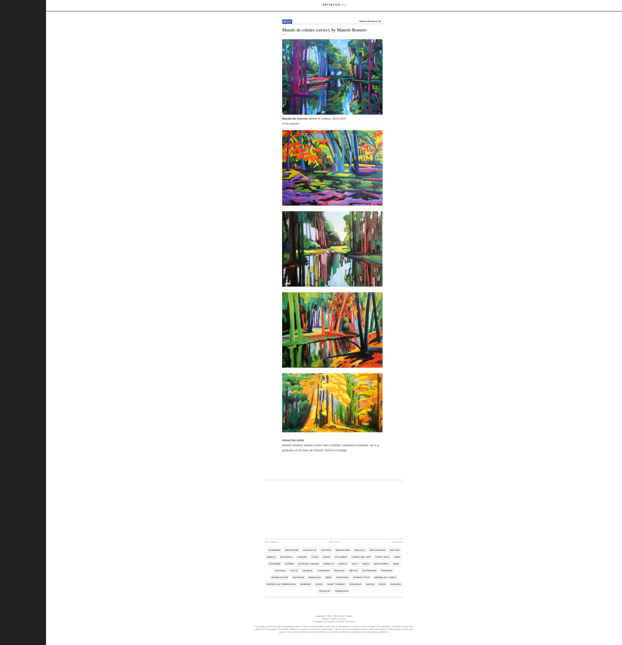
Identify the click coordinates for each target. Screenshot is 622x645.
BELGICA (360, 550)
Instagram (271, 542)
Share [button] (287, 21)
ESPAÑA (289, 564)
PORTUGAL (342, 577)
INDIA (366, 564)
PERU (329, 577)
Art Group (350, 621)
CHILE (314, 557)
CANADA (302, 557)
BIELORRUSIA (378, 550)
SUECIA (370, 584)
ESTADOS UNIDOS (309, 564)
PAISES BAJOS (280, 577)
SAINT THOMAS (336, 584)
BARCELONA (343, 550)
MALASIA (339, 571)
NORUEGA (387, 571)
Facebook (397, 542)
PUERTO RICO (362, 577)
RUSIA (319, 584)
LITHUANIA (323, 571)
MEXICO (353, 571)
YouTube (340, 621)
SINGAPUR (355, 584)
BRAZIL (271, 557)
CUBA (397, 557)
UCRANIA (396, 584)
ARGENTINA (292, 550)
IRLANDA (280, 571)
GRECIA (343, 564)
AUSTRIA (326, 550)
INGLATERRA (381, 564)
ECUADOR (275, 564)
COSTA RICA (382, 557)
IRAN (396, 564)
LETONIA (307, 571)
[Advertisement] (334, 508)
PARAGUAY (315, 577)
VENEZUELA (342, 591)
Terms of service (338, 619)
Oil (379, 21)
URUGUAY (325, 591)
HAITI (355, 564)
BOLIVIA (395, 550)
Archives (334, 542)
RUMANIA (305, 584)
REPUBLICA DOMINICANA (281, 584)
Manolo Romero (368, 21)
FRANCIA (329, 564)
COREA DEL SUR (361, 557)
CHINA (326, 557)
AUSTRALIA (310, 550)
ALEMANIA (275, 550)
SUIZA (382, 584)
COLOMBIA (341, 557)
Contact (325, 619)
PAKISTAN (298, 577)
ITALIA (294, 571)
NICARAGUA (370, 571)
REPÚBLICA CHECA (385, 577)
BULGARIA (287, 557)
